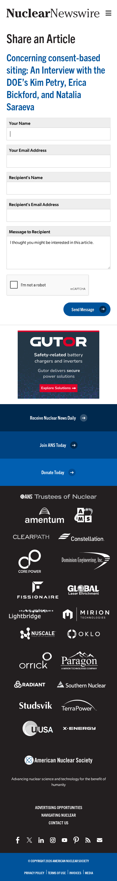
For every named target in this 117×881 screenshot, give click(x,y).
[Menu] (107, 13)
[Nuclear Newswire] (88, 840)
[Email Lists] (99, 840)
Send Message (83, 309)
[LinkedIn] (41, 840)
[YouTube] (64, 840)
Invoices (75, 873)
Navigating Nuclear (58, 815)
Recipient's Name (26, 177)
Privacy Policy (34, 873)
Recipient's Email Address (34, 204)
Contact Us (58, 822)
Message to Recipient (29, 231)
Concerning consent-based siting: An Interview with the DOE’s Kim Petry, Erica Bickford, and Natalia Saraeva (56, 81)
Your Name (19, 123)
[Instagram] (53, 840)
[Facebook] (17, 840)
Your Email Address (28, 150)
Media (89, 873)
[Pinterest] (76, 840)
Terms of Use (57, 873)
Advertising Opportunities (58, 807)
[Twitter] (29, 840)
